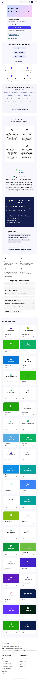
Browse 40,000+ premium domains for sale (19, 109)
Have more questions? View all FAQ (12, 311)
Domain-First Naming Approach (7, 666)
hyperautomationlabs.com (9, 381)
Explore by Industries (24, 658)
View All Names (23, 666)
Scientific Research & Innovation (14, 239)
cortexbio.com (7, 552)
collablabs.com (7, 443)
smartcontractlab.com (25, 583)
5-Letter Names (23, 663)
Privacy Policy (4, 671)
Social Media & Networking (13, 237)
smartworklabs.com (25, 552)
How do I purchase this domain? (11, 287)
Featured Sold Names (6, 661)
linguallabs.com (7, 583)
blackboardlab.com (25, 365)
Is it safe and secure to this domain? (12, 290)
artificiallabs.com (24, 521)
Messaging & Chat (23, 237)
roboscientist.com (8, 474)
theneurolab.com (7, 568)
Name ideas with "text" (12, 249)
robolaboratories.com (8, 521)
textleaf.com (7, 630)
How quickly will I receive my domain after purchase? (15, 293)
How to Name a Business (6, 663)
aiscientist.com (24, 490)
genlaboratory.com (8, 334)
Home (3, 673)
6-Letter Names (23, 664)
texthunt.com (24, 615)
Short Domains (23, 661)
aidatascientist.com (8, 365)
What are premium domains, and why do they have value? (16, 283)
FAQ (2, 658)
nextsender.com (7, 599)
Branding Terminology (6, 669)
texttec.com (23, 599)
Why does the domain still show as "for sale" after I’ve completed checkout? (18, 307)
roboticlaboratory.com (25, 334)
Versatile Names (23, 659)
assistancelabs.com (8, 490)
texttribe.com (7, 615)
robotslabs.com (24, 381)
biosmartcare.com (8, 412)
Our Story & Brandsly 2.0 (6, 668)
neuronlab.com (24, 568)
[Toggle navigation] (36, 2)
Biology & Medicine (26, 239)
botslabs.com (7, 505)
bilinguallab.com (24, 459)
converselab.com (24, 474)
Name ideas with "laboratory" (24, 249)
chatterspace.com (25, 412)
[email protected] (24, 222)
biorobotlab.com (24, 350)
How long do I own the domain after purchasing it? (15, 303)
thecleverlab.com (24, 443)
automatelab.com (7, 459)
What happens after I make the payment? (13, 300)
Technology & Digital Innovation (14, 235)
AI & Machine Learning (26, 235)
